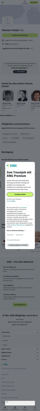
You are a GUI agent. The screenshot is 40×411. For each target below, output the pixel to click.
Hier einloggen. (11, 201)
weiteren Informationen (18, 225)
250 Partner (23, 207)
